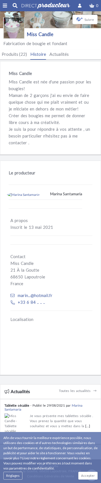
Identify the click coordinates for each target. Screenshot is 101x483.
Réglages (13, 475)
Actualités (59, 54)
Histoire (38, 54)
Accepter (88, 475)
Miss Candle (40, 34)
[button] (93, 5)
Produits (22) (14, 54)
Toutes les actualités (75, 391)
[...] (87, 426)
